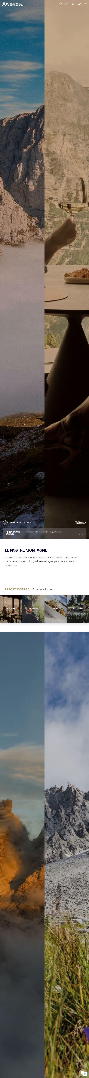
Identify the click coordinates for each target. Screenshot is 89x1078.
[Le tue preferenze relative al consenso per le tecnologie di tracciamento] (85, 1074)
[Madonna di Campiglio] (13, 3)
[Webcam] (79, 4)
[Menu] (85, 4)
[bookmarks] (73, 4)
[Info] (61, 4)
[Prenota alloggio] (67, 4)
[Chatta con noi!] (82, 1072)
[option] (22, 269)
